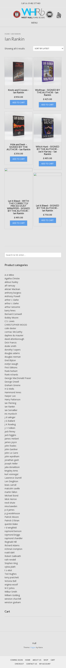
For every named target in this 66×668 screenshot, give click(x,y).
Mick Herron (11, 499)
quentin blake (11, 524)
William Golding (12, 595)
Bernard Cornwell (13, 314)
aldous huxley (11, 282)
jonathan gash (12, 459)
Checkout (19, 664)
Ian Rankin (10, 406)
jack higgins (10, 435)
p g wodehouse (12, 513)
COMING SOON (16, 660)
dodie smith (10, 346)
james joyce (11, 442)
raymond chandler (14, 538)
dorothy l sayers (13, 349)
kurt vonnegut (11, 474)
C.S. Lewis (9, 321)
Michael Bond (11, 495)
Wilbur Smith (11, 591)
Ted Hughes (11, 573)
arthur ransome (12, 306)
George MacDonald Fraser (18, 378)
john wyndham (12, 456)
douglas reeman (13, 356)
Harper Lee (10, 395)
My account (44, 664)
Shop (46, 660)
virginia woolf (11, 584)
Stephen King (11, 563)
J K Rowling (10, 424)
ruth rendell (10, 559)
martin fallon (11, 492)
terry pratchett (12, 577)
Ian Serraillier (11, 410)
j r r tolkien (10, 427)
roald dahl (9, 552)
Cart (53, 660)
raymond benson (13, 531)
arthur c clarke (12, 303)
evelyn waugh (11, 363)
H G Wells (9, 388)
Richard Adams (12, 545)
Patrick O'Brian (12, 520)
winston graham (13, 602)
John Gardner (11, 449)
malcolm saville (12, 488)
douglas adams (12, 353)
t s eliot (8, 570)
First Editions (11, 367)
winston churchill (13, 598)
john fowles (10, 445)
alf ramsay (10, 285)
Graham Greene (12, 385)
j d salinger (10, 417)
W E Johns (10, 588)
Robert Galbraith (13, 556)
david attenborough (14, 338)
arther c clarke (12, 299)
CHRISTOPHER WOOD (16, 324)
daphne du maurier (14, 335)
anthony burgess (13, 292)
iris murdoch (11, 413)
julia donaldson (12, 467)
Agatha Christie (12, 278)
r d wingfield (11, 527)
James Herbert (12, 438)
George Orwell (12, 381)
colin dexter (10, 328)
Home (7, 34)
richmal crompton (13, 548)
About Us (37, 660)
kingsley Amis (11, 470)
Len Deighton (11, 481)
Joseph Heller (11, 463)
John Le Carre (11, 452)
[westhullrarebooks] (33, 13)
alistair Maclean (12, 289)
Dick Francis (11, 342)
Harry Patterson (12, 399)
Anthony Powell (12, 296)
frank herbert (11, 371)
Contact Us (31, 664)
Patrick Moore (12, 516)
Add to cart (18, 102)
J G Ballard (10, 420)
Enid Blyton (10, 360)
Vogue (33, 647)
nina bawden (11, 506)
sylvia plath (10, 566)
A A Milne (9, 274)
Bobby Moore (11, 317)
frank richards (11, 374)
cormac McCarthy (13, 331)
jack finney (10, 431)
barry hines (10, 310)
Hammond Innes (13, 392)
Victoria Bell (10, 580)
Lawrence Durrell (13, 477)
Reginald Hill (11, 541)
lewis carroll (10, 484)
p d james (9, 509)
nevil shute (10, 502)
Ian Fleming (10, 403)
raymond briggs (12, 534)
